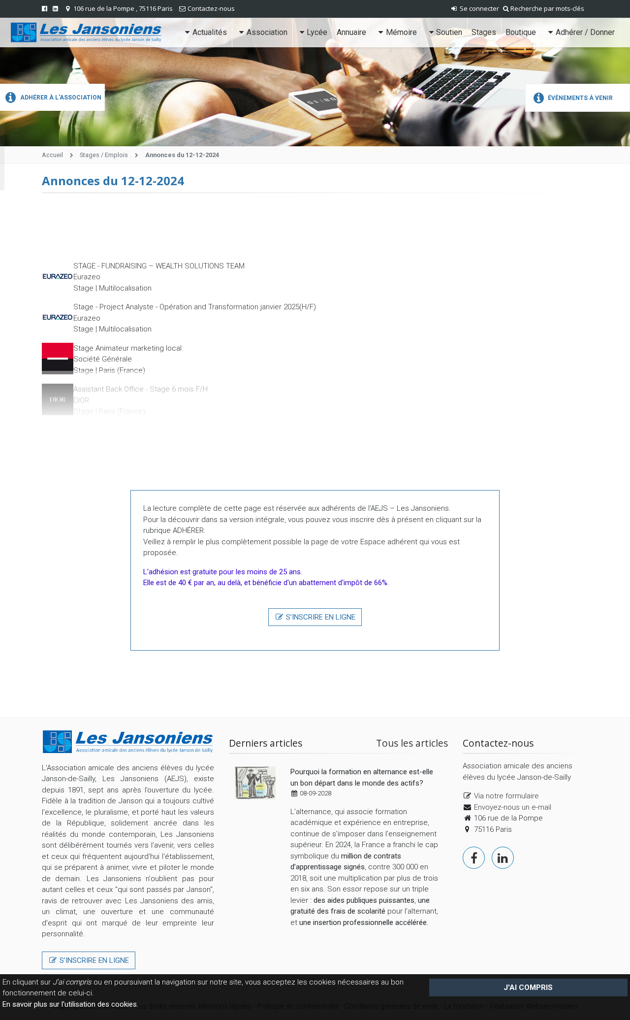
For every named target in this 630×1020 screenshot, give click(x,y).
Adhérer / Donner (585, 32)
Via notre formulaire (506, 795)
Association (267, 32)
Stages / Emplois (104, 155)
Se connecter (478, 8)
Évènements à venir (579, 98)
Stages (484, 32)
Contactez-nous (211, 8)
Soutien (449, 32)
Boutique (520, 32)
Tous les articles (412, 743)
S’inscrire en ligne (319, 617)
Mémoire (401, 32)
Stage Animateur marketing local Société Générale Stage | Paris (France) (127, 359)
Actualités (209, 32)
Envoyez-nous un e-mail (512, 807)
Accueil (52, 155)
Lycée (317, 32)
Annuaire (351, 32)
